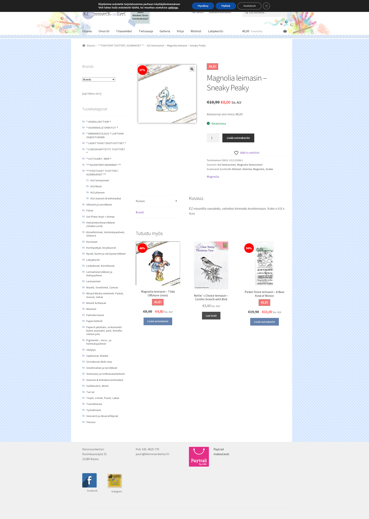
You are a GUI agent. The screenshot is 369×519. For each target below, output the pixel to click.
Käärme (247, 169)
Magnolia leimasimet (250, 164)
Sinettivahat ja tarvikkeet (101, 368)
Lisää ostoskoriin (238, 138)
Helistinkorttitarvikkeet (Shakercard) (100, 224)
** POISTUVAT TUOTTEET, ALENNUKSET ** (121, 45)
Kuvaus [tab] (140, 201)
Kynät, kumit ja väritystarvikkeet (106, 253)
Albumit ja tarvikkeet (99, 204)
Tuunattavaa (94, 404)
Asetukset (249, 6)
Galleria (165, 31)
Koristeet (91, 241)
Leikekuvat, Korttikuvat (100, 265)
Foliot (89, 210)
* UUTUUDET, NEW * (98, 158)
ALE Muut (96, 186)
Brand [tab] (140, 212)
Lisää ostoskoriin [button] (157, 321)
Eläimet (236, 169)
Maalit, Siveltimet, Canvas (102, 287)
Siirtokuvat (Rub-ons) (99, 361)
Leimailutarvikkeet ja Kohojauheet (99, 273)
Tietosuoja (146, 31)
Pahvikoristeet (95, 315)
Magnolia (258, 169)
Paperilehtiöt (94, 321)
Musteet (91, 309)
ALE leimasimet (155, 45)
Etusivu (87, 31)
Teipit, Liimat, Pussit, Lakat (102, 398)
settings (173, 7)
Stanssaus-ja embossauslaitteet (105, 373)
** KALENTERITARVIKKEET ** (103, 165)
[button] (192, 69)
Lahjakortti (215, 31)
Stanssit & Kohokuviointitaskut (104, 380)
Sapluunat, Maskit (97, 355)
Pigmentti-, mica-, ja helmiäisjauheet (98, 341)
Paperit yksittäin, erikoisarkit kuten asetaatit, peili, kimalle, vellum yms (104, 330)
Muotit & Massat (96, 303)
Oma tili (104, 31)
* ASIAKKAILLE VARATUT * (102, 127)
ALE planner (97, 192)
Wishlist (196, 31)
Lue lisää (211, 315)
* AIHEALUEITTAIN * (98, 121)
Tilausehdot (124, 31)
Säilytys (91, 350)
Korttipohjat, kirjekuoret (101, 247)
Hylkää (225, 6)
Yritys (180, 31)
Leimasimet (93, 281)
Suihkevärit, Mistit (97, 386)
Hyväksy (203, 6)
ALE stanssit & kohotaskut (105, 198)
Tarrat (90, 392)
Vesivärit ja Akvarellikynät (102, 416)
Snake (269, 169)
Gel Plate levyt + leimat (100, 216)
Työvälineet (93, 410)
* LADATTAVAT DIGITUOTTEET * (106, 143)
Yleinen (91, 422)
